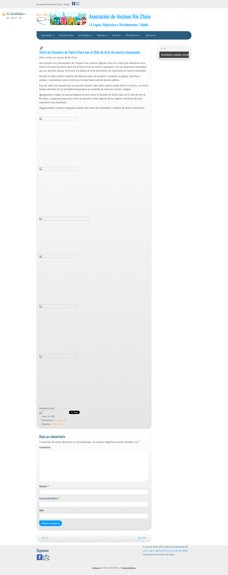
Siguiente (142, 537)
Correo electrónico (49, 498)
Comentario (45, 447)
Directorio (151, 35)
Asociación (47, 35)
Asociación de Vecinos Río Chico (120, 16)
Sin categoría (60, 420)
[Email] (78, 3)
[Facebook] (74, 3)
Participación (132, 35)
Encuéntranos (66, 35)
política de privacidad (172, 550)
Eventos (116, 35)
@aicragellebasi (129, 568)
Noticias (101, 35)
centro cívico (57, 424)
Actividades (84, 35)
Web (41, 510)
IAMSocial (96, 568)
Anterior (45, 537)
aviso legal (148, 550)
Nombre (44, 486)
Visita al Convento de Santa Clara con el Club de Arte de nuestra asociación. (90, 52)
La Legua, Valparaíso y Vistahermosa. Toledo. (119, 24)
